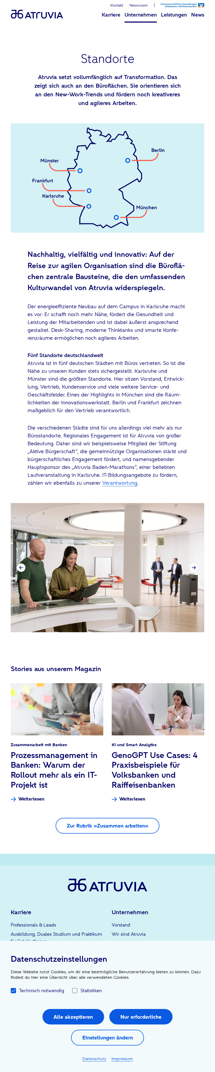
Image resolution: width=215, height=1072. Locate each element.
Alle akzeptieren (73, 1017)
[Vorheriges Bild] (21, 567)
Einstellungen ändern (107, 1037)
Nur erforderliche (141, 1017)
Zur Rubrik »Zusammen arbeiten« (107, 826)
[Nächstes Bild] (194, 567)
